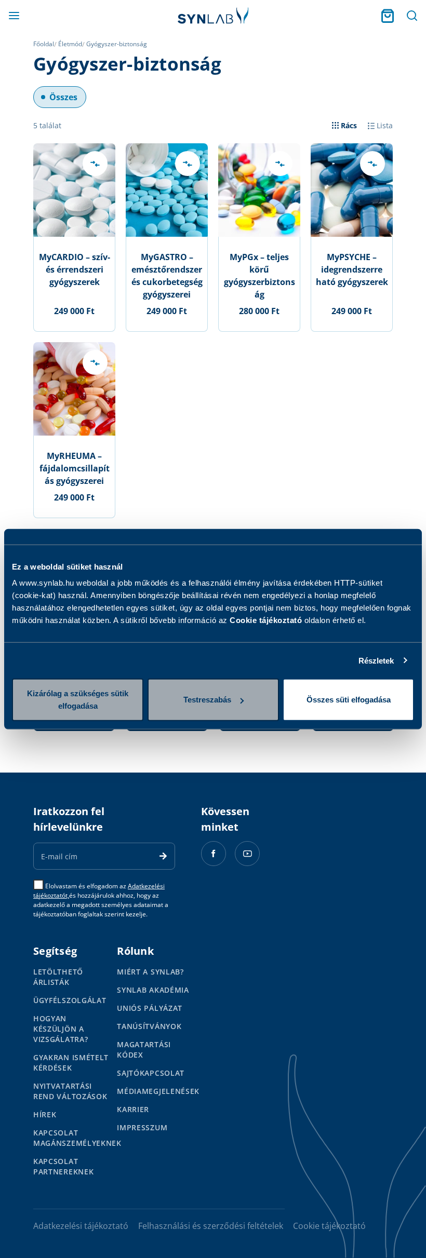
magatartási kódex (144, 1049)
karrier (133, 1109)
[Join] (163, 856)
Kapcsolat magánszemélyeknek (77, 1138)
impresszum (142, 1127)
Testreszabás (207, 699)
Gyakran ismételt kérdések (71, 1062)
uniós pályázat (149, 1008)
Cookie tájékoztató (266, 620)
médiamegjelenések (158, 1091)
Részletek (376, 660)
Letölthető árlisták (58, 977)
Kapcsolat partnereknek (63, 1166)
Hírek (45, 1114)
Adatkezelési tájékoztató (80, 1226)
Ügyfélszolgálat (69, 1000)
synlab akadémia (153, 990)
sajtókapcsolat (150, 1073)
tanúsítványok (149, 1026)
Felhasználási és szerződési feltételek (210, 1226)
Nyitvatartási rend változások (70, 1091)
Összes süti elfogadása (349, 699)
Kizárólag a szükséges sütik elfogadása (77, 699)
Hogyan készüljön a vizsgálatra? (60, 1028)
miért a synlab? (150, 972)
